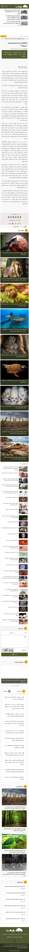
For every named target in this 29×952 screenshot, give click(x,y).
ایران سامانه (11, 950)
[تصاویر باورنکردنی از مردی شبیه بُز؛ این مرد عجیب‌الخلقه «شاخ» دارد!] (23, 591)
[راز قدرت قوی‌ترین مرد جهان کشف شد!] (23, 499)
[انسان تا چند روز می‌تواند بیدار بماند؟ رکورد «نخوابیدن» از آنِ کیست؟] (23, 560)
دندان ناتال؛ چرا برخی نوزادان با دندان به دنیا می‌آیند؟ (9, 473)
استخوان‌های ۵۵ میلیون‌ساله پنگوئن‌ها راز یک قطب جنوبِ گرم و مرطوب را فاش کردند (15, 458)
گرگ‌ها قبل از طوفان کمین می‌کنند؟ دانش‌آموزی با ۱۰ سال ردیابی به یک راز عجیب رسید (11, 23)
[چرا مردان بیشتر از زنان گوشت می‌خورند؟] (23, 511)
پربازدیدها (5, 691)
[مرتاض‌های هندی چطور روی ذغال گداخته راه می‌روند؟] (23, 572)
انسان (21, 36)
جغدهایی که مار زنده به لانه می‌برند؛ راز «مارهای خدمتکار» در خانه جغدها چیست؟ (13, 355)
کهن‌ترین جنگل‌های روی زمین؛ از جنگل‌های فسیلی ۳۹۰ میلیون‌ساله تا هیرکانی (14, 829)
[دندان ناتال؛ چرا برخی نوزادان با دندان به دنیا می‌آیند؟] (23, 475)
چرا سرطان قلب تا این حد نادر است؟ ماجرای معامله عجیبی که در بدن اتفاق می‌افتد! (15, 912)
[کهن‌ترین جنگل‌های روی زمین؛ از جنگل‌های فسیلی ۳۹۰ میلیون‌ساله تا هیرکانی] (14, 818)
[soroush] (11, 217)
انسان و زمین (25, 36)
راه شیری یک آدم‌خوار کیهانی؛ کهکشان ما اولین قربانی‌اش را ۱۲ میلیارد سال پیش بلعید (15, 886)
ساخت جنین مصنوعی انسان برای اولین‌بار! (11, 552)
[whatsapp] (16, 217)
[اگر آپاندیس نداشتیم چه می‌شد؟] (23, 609)
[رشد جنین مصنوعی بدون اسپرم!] (23, 523)
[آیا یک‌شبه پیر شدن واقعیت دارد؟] (23, 535)
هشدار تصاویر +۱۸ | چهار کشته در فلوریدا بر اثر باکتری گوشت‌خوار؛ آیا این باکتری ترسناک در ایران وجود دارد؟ (10, 468)
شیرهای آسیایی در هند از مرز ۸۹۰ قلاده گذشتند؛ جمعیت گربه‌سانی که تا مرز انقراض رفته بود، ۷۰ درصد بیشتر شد (13, 279)
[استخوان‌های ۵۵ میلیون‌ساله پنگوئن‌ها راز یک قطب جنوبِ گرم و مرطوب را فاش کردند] (14, 446)
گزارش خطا (17, 223)
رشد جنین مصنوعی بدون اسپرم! (13, 521)
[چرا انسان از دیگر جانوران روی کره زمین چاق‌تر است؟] (23, 529)
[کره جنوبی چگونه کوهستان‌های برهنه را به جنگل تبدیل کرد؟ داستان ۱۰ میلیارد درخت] (14, 840)
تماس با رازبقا (3, 36)
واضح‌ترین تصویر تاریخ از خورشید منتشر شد (15, 893)
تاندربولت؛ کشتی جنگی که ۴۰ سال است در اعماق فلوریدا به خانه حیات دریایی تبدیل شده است (14, 330)
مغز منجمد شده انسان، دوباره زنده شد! (12, 564)
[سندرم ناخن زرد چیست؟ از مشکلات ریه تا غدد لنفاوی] (23, 615)
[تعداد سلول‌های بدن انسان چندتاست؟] (23, 542)
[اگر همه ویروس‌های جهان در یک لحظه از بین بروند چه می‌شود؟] (23, 603)
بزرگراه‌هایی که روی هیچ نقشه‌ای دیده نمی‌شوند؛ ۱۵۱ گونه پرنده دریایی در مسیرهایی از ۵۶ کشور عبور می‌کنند (13, 17)
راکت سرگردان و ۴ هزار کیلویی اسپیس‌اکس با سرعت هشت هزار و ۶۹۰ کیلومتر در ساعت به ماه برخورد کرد (14, 899)
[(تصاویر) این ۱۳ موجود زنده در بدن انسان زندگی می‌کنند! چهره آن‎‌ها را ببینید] (23, 548)
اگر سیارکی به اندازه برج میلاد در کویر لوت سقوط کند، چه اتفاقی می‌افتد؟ (15, 906)
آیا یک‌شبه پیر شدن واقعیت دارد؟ (12, 533)
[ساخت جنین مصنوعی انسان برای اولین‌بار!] (23, 554)
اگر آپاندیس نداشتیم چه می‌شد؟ (13, 607)
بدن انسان (16, 226)
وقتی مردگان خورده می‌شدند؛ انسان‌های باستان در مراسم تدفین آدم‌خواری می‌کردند (13, 407)
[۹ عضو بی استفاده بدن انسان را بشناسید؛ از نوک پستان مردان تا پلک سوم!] (23, 505)
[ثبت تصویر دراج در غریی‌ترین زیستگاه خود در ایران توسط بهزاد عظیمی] (14, 369)
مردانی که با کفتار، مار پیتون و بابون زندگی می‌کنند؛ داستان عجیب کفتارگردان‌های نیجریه (12, 11)
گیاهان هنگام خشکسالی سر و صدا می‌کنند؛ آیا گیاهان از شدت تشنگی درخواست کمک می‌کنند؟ (14, 432)
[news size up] (19, 67)
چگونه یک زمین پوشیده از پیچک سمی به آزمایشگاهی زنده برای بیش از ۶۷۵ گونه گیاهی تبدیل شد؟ (14, 874)
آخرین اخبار (19, 691)
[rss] (14, 941)
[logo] (22, 6)
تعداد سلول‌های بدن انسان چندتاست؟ (12, 540)
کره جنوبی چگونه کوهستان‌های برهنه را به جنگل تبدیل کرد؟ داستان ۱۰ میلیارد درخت (15, 851)
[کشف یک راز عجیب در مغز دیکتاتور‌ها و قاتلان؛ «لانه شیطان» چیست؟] (23, 597)
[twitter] (18, 217)
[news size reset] (21, 67)
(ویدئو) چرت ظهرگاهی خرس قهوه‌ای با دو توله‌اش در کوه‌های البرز (14, 746)
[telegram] (20, 217)
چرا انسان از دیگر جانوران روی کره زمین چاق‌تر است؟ (9, 527)
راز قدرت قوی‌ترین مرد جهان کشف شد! (12, 497)
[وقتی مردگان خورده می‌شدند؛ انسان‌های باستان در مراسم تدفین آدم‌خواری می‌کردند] (14, 395)
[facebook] (8, 217)
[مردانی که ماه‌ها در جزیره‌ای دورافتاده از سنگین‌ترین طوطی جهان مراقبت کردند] (14, 293)
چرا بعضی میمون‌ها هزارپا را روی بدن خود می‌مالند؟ (14, 778)
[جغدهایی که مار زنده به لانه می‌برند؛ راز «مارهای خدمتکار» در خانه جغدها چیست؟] (14, 344)
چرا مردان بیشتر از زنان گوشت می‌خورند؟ (11, 509)
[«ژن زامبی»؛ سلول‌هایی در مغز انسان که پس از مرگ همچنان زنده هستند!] (23, 518)
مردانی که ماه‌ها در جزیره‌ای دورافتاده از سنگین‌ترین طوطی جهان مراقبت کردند (13, 304)
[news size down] (24, 67)
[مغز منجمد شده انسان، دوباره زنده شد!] (23, 566)
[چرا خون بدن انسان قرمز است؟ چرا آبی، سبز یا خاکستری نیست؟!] (23, 584)
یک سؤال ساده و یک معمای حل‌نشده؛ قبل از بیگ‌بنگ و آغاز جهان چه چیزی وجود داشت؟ (15, 918)
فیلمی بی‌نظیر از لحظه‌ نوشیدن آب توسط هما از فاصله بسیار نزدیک (14, 253)
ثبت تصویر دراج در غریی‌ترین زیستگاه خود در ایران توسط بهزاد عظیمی (13, 381)
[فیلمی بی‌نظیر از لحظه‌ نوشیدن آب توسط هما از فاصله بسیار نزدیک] (14, 242)
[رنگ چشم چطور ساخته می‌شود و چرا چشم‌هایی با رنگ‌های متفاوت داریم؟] (23, 621)
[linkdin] (13, 217)
